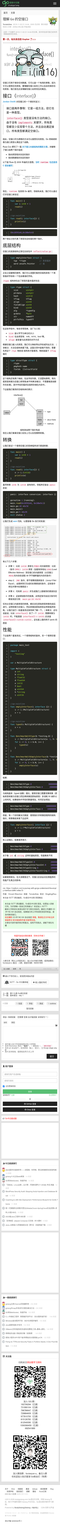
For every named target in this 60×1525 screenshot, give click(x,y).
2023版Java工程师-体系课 (15, 1216)
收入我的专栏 (41, 982)
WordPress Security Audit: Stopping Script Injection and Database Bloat (31, 1193)
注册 (13, 1095)
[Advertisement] (22, 1140)
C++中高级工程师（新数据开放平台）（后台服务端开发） (27, 1316)
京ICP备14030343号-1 (13, 1521)
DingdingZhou (50, 894)
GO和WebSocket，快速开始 (16, 1180)
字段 (30, 1003)
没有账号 (41, 1017)
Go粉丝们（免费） (39, 1476)
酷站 (34, 1491)
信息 (20, 1003)
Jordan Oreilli (9, 101)
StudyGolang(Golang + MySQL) (26, 1507)
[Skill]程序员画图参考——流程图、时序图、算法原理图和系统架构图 (31, 1170)
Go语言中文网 (29, 897)
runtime (52, 1003)
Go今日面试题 (11, 1118)
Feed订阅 (42, 1491)
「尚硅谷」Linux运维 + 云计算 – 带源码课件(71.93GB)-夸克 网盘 (30, 1185)
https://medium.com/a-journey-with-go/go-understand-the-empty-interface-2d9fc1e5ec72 (29, 889)
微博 (14, 969)
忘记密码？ (53, 1095)
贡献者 (20, 1489)
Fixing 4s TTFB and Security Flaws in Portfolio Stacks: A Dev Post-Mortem (32, 1343)
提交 (52, 1056)
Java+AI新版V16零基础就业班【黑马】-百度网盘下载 (25, 1225)
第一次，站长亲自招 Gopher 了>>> (19, 39)
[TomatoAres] (53, 20)
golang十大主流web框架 (15, 1176)
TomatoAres (7, 24)
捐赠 (28, 1491)
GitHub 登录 (31, 1103)
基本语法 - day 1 (16, 995)
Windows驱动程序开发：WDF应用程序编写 (22, 1320)
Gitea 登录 (30, 1109)
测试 (41, 1003)
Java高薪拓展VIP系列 (14, 1325)
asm (15, 521)
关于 (6, 1489)
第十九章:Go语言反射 (18, 993)
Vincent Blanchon (15, 894)
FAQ (13, 1489)
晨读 (27, 1489)
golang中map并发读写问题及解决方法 (20, 1308)
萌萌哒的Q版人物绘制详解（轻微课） (20, 1333)
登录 (25, 1017)
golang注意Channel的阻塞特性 (17, 1304)
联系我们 (19, 1491)
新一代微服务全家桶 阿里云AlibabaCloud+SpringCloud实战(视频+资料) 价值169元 (31, 1210)
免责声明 (10, 1491)
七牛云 (51, 1507)
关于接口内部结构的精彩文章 (35, 146)
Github (34, 1489)
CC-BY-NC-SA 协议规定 (22, 917)
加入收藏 (6, 969)
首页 (5, 12)
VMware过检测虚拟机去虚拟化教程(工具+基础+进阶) (25, 1329)
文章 (13, 12)
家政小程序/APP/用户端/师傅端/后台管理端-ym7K (24, 1337)
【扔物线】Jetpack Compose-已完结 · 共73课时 (23, 1220)
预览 (13, 1022)
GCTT (11, 897)
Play (52, 1489)
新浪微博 (43, 1489)
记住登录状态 (11, 1086)
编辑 (5, 1022)
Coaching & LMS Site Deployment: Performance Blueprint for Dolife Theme (32, 1202)
